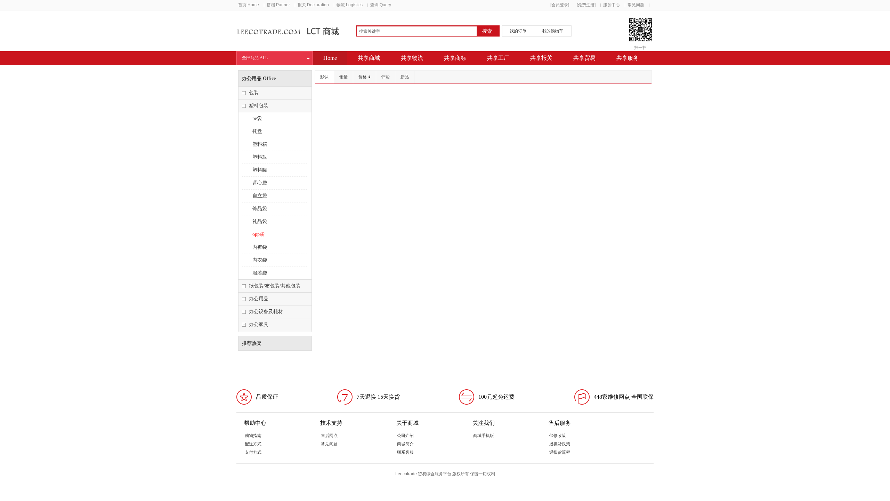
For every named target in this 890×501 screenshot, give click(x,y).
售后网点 (329, 435)
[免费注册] (586, 4)
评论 (385, 76)
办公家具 (258, 324)
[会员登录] (559, 4)
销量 (343, 76)
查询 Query (380, 4)
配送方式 (253, 444)
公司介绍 (405, 435)
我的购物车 (552, 31)
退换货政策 (559, 444)
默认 (324, 76)
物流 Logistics (350, 4)
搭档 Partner (278, 4)
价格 (362, 76)
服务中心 (611, 4)
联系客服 (405, 452)
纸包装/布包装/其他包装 (274, 285)
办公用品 (258, 298)
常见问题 (636, 4)
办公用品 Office (259, 78)
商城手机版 (483, 435)
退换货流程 (559, 452)
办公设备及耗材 (266, 311)
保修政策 (557, 435)
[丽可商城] (289, 34)
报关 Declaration (313, 4)
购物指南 (253, 435)
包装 (254, 92)
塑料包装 (258, 105)
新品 (404, 76)
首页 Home (248, 4)
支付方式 (253, 452)
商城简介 (405, 444)
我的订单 (518, 31)
